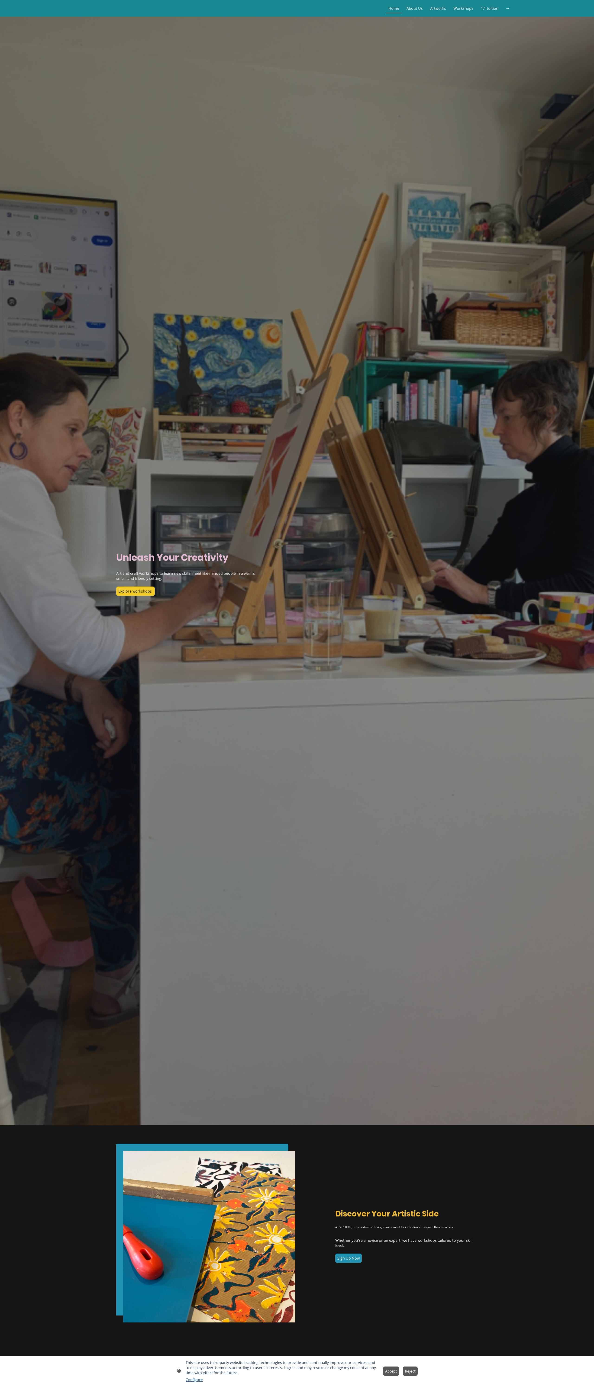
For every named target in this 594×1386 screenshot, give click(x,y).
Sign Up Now (348, 1258)
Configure (194, 1379)
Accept (391, 1371)
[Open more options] (507, 8)
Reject (410, 1371)
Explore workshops (135, 591)
